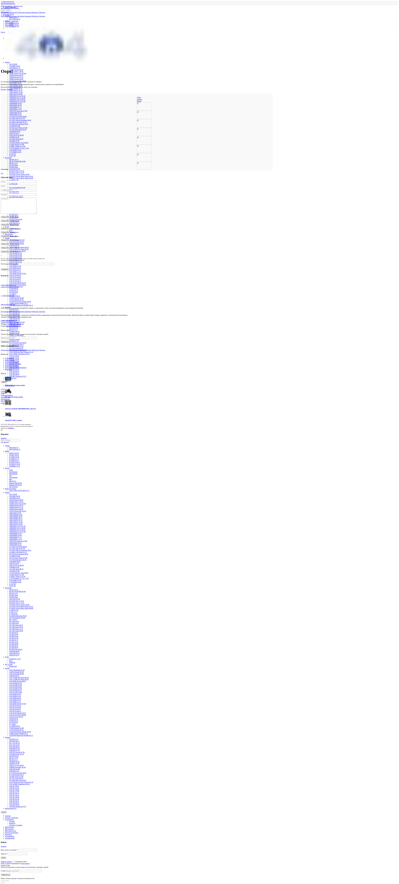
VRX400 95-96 (14, 141)
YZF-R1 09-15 (14, 795)
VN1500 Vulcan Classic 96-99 (19, 174)
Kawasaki (8, 158)
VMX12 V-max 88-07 (16, 335)
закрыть (3, 438)
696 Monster (13, 474)
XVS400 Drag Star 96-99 (17, 780)
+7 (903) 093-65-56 (7, 296)
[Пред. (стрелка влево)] (1, 882)
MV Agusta (9, 234)
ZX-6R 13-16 (13, 642)
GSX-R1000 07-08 (15, 689)
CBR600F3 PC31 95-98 (17, 98)
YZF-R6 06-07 (14, 371)
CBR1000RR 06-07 (15, 517)
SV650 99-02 (13, 292)
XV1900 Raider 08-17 (16, 344)
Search (4, 812)
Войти (3, 858)
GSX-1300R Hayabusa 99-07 (19, 249)
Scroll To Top (5, 865)
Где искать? (5, 12)
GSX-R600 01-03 (15, 266)
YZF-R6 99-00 (14, 374)
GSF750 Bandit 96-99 (16, 674)
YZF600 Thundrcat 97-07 (17, 376)
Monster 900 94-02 (15, 485)
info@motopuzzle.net (8, 3)
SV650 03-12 (13, 290)
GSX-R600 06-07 (15, 270)
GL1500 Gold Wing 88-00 (18, 116)
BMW (7, 451)
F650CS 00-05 (14, 23)
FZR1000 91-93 (14, 750)
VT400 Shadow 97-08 (16, 144)
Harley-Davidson (10, 489)
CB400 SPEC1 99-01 (16, 72)
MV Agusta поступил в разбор (14, 397)
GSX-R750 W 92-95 (16, 717)
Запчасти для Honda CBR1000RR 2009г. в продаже (20, 408)
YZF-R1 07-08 (14, 791)
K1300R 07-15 (14, 459)
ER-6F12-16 (13, 163)
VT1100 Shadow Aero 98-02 (18, 143)
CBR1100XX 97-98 (16, 92)
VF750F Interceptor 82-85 (17, 129)
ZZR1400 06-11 (14, 223)
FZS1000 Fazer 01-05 (16, 754)
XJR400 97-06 (14, 341)
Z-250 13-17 (13, 612)
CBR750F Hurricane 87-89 (18, 111)
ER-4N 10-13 (13, 159)
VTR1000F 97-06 (15, 150)
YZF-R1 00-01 (14, 356)
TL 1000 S (12, 294)
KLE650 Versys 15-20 (16, 172)
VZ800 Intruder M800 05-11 (18, 303)
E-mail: (3, 871)
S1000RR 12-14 (14, 466)
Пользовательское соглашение (15, 367)
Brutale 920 (13, 666)
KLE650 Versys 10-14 (16, 171)
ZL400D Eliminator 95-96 (17, 616)
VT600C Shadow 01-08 (17, 146)
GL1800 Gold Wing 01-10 (18, 122)
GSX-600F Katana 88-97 (17, 681)
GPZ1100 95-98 (14, 169)
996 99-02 (12, 481)
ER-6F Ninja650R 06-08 (17, 161)
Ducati (7, 468)
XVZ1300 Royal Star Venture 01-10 (21, 352)
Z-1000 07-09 (13, 180)
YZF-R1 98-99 (14, 797)
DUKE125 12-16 (15, 659)
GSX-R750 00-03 (15, 275)
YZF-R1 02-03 (14, 358)
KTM (7, 227)
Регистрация (25, 863)
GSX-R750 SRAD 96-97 (17, 283)
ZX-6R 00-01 (13, 633)
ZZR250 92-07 (14, 655)
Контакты (8, 369)
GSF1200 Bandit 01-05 (17, 670)
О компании (9, 358)
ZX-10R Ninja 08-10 (16, 197)
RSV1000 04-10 (14, 19)
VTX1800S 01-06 (15, 152)
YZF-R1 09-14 (14, 793)
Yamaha (7, 737)
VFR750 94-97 (14, 133)
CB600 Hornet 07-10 (16, 77)
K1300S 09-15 (14, 461)
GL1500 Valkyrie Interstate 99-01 (20, 120)
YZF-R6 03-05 (14, 369)
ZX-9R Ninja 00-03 (15, 219)
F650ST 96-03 (14, 25)
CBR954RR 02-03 (15, 115)
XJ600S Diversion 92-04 (17, 767)
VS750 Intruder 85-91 (16, 300)
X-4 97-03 (12, 154)
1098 (10, 470)
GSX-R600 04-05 (15, 268)
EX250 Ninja (13, 165)
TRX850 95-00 (14, 763)
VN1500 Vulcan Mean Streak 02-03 (21, 176)
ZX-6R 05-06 (13, 636)
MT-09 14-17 (13, 330)
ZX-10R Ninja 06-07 (16, 625)
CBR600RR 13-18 (15, 109)
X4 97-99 (12, 156)
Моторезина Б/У (11, 808)
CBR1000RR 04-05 (15, 515)
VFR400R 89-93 (14, 131)
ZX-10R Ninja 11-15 (16, 629)
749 (10, 475)
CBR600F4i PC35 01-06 (17, 101)
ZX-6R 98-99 (13, 644)
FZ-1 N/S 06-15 (14, 313)
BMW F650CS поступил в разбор (15, 385)
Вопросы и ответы (11, 366)
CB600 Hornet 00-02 (16, 75)
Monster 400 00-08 (15, 483)
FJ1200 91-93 (13, 309)
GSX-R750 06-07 (15, 279)
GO (2, 173)
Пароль (4, 854)
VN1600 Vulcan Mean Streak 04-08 (21, 178)
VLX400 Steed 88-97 (16, 139)
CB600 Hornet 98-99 (16, 79)
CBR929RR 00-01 (15, 113)
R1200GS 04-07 (14, 462)
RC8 (10, 230)
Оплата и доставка (11, 362)
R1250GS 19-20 (14, 464)
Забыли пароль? (6, 861)
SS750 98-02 (13, 487)
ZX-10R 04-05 (14, 621)
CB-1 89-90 (13, 64)
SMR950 (12, 662)
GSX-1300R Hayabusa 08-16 (19, 677)
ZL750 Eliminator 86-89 (17, 187)
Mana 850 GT (13, 17)
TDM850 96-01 (14, 331)
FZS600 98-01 (14, 756)
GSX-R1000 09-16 (15, 691)
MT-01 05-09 (13, 328)
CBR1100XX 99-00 (16, 94)
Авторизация (9, 838)
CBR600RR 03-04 (15, 103)
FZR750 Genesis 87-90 (17, 752)
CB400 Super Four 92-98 (17, 73)
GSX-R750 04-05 (15, 277)
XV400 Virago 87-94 (16, 777)
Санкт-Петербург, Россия (10, 321)
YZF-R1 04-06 (14, 790)
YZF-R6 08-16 (14, 373)
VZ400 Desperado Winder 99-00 (20, 301)
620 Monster (13, 472)
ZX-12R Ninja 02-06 (16, 631)
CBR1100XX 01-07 (16, 90)
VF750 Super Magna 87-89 (18, 128)
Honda (7, 62)
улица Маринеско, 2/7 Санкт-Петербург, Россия (10, 286)
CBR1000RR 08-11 (15, 518)
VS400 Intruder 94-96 (16, 298)
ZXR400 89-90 (14, 651)
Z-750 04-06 (13, 184)
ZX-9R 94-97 (13, 215)
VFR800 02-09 (14, 137)
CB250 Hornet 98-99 (16, 70)
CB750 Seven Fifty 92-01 (17, 511)
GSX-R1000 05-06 (15, 257)
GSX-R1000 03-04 (15, 255)
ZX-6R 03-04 (13, 634)
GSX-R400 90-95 (15, 694)
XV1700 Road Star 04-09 (17, 343)
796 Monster (13, 477)
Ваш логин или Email (9, 850)
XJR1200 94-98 (14, 769)
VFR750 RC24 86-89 (16, 135)
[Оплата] (1, 430)
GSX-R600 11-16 (15, 272)
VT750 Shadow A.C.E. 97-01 (19, 148)
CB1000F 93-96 (14, 66)
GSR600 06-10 (14, 245)
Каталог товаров (7, 89)
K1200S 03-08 (14, 457)
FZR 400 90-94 (14, 747)
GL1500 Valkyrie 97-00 (17, 118)
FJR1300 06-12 (14, 741)
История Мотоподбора (13, 364)
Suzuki (7, 238)
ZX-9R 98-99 (13, 648)
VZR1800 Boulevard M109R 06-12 (21, 305)
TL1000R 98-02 (14, 296)
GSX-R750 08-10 (15, 281)
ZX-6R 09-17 (13, 640)
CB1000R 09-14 (14, 68)
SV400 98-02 (13, 288)
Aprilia (7, 15)
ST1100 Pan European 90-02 (18, 124)
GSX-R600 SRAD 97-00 (17, 273)
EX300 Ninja (13, 167)
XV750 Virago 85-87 (16, 348)
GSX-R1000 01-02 (15, 253)
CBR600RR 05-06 (15, 105)
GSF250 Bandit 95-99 (16, 242)
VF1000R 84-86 (14, 126)
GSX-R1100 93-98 (15, 262)
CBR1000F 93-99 (15, 513)
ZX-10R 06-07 (14, 193)
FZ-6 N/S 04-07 (14, 745)
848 (10, 479)
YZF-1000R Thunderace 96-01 (19, 354)
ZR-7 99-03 (13, 619)
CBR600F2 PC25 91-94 (17, 96)
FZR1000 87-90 (14, 318)
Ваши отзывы (10, 360)
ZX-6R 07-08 (13, 638)
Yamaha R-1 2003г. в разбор (13, 420)
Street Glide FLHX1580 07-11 (19, 490)
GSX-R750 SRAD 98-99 (17, 285)
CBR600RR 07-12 (15, 107)
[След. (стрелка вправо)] (4, 882)
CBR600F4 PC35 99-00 (17, 100)
